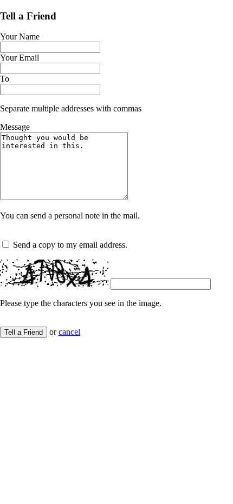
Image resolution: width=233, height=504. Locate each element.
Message (15, 126)
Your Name (20, 36)
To (4, 78)
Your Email (19, 57)
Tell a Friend (23, 332)
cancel (69, 331)
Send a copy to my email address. (70, 244)
